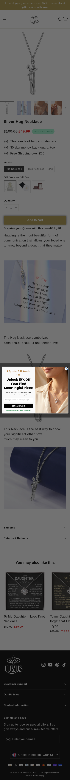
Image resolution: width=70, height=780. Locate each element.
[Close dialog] (66, 368)
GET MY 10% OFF (18, 406)
